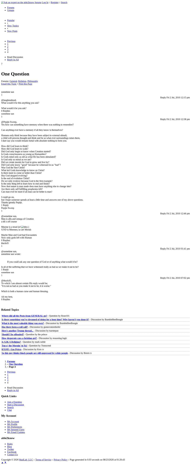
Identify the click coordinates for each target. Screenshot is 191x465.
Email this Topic (9, 84)
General (13, 81)
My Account (13, 421)
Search (64, 2)
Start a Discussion (15, 404)
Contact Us (12, 454)
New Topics (13, 25)
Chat (9, 410)
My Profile (12, 424)
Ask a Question (14, 402)
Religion (22, 81)
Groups (10, 10)
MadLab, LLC (26, 459)
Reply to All (13, 59)
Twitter (10, 449)
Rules (10, 444)
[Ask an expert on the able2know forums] (21, 2)
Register (54, 2)
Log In (45, 2)
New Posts (12, 31)
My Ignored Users (15, 429)
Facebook (11, 452)
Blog (9, 446)
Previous (11, 41)
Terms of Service (43, 459)
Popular (10, 20)
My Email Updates (16, 432)
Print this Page (25, 84)
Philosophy (32, 81)
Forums (10, 7)
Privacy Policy (60, 459)
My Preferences (14, 427)
